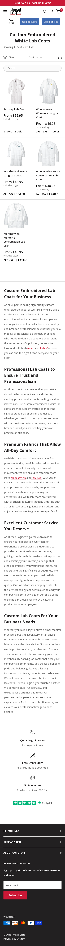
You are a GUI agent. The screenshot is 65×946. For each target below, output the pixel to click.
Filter (12, 57)
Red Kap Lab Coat (14, 109)
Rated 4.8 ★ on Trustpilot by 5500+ (32, 2)
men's (30, 348)
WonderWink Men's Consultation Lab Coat (48, 175)
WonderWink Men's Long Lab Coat (15, 173)
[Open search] (45, 11)
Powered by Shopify (14, 938)
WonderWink (18, 477)
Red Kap (36, 477)
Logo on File (51, 21)
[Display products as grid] (60, 57)
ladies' (44, 348)
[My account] (51, 11)
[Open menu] (5, 11)
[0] (59, 11)
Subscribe (15, 895)
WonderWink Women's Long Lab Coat (48, 113)
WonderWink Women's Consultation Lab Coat (14, 239)
